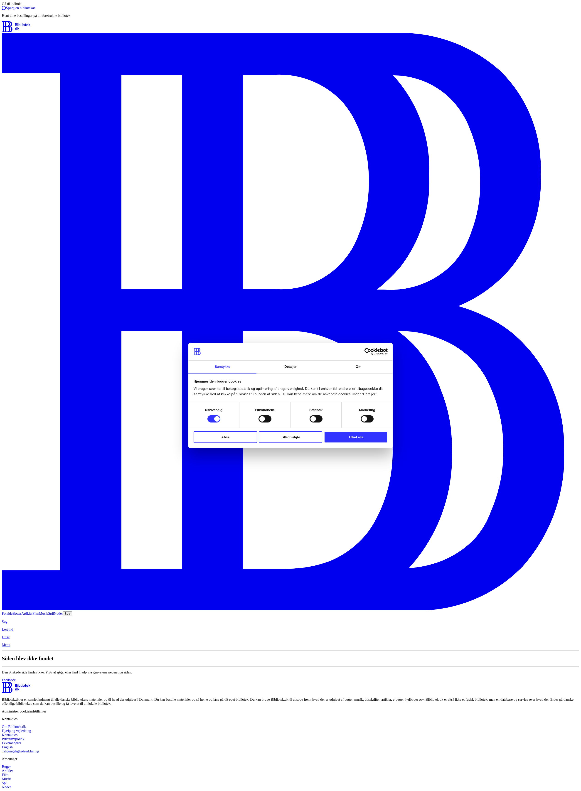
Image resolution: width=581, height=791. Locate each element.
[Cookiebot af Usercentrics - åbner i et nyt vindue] (368, 351)
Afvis (225, 437)
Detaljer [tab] (290, 366)
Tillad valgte (290, 437)
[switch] (264, 419)
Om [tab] (358, 366)
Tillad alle (355, 437)
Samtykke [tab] (222, 366)
